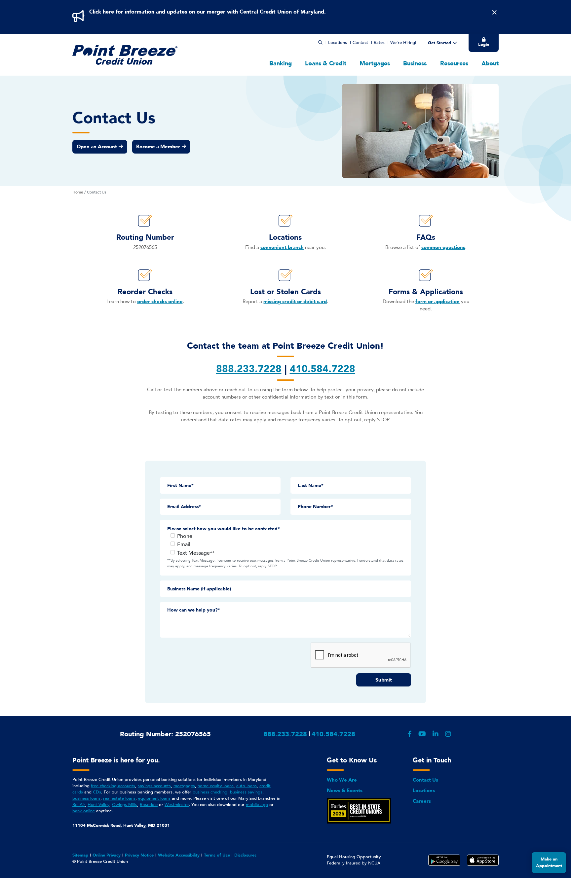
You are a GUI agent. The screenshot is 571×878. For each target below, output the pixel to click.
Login (483, 45)
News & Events (344, 790)
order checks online (160, 301)
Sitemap (80, 855)
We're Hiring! (403, 43)
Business (415, 63)
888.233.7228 (285, 734)
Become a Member (158, 146)
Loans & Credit (325, 63)
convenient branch (282, 247)
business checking (210, 792)
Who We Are (342, 780)
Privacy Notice (139, 855)
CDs (97, 792)
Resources (454, 63)
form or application (437, 301)
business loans (86, 798)
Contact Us (425, 780)
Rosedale (149, 805)
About (490, 63)
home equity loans (216, 786)
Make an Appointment (549, 862)
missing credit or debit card (295, 301)
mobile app (257, 805)
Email (183, 544)
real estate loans (119, 798)
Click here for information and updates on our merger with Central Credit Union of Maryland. (207, 12)
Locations (337, 43)
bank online (83, 811)
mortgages (184, 786)
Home (77, 192)
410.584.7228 (333, 734)
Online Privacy (107, 855)
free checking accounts (113, 786)
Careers (422, 801)
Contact (360, 43)
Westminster (177, 805)
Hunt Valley (98, 805)
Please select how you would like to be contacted (222, 529)
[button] (320, 43)
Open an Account (97, 146)
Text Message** (195, 553)
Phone (184, 536)
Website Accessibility (179, 855)
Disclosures (245, 855)
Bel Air (78, 805)
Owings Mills (124, 805)
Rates (379, 43)
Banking (280, 63)
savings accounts (154, 786)
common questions (443, 247)
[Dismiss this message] (494, 12)
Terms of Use (217, 855)
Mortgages (375, 63)
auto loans (246, 786)
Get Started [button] (439, 43)
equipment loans (154, 798)
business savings (246, 792)
